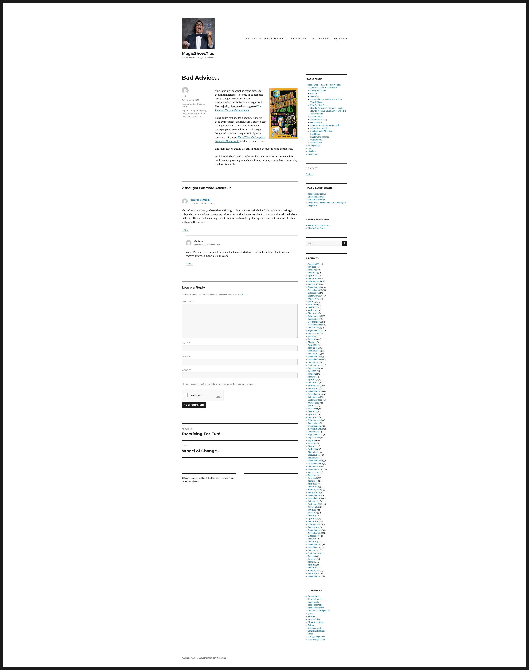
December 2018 (315, 530)
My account (340, 38)
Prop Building (314, 619)
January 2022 (314, 423)
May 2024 (312, 342)
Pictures (201, 104)
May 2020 (312, 481)
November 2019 (315, 498)
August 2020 (313, 472)
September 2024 (315, 330)
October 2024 (314, 328)
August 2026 (313, 264)
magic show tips (189, 104)
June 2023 (312, 374)
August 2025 (313, 299)
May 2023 (312, 377)
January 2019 (313, 527)
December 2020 (315, 461)
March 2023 (313, 382)
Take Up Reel (316, 143)
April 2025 (312, 310)
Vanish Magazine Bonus (318, 225)
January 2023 (313, 388)
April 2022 (312, 414)
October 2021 (313, 432)
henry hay (201, 110)
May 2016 (312, 539)
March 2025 (313, 313)
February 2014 (314, 570)
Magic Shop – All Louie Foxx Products (263, 38)
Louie (184, 96)
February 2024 (314, 351)
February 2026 (314, 281)
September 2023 (315, 365)
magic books (313, 602)
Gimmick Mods (315, 599)
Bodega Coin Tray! (318, 91)
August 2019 (313, 507)
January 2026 (314, 284)
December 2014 (315, 544)
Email (186, 356)
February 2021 (314, 455)
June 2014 (312, 559)
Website (186, 370)
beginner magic (189, 110)
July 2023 (312, 371)
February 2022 (314, 420)
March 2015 (313, 542)
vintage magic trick (316, 637)
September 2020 (315, 469)
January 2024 (314, 354)
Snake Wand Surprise (319, 137)
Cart (313, 38)
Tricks (184, 107)
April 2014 (312, 565)
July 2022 (312, 406)
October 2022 (314, 397)
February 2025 (314, 316)
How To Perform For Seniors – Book (326, 108)
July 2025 (312, 302)
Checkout (324, 38)
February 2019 (314, 524)
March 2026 (313, 278)
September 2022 (315, 400)
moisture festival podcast (319, 611)
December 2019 (315, 495)
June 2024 (312, 339)
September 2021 (315, 435)
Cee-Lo (313, 93)
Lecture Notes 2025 (318, 119)
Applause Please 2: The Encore (323, 88)
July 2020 (312, 475)
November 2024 (315, 325)
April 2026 (312, 275)
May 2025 (312, 307)
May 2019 (312, 516)
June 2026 (312, 270)
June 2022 (312, 409)
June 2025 (312, 304)
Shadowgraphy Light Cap (321, 131)
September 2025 (315, 296)
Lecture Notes (316, 117)
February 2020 (314, 489)
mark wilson (187, 113)
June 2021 (312, 443)
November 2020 (315, 463)
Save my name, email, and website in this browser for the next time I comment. (220, 384)
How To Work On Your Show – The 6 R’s (328, 111)
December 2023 (315, 356)
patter (310, 613)
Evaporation (313, 596)
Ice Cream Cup (316, 114)
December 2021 (315, 426)
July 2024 (312, 336)
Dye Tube (314, 96)
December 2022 (315, 391)
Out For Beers (316, 122)
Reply (185, 230)
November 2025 (315, 290)
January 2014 (313, 573)
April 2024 (312, 345)
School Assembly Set (319, 128)
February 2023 (314, 385)
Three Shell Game (316, 197)
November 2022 (315, 394)
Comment (188, 301)
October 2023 (314, 362)
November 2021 (315, 429)
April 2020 (312, 484)
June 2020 (312, 478)
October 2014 (313, 550)
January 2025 (314, 319)
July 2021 (312, 440)
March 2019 (313, 521)
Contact (309, 174)
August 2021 (313, 437)
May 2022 (312, 411)
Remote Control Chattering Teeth (324, 125)
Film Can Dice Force (319, 105)
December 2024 (315, 322)
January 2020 (314, 492)
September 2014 (315, 553)
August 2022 (313, 403)
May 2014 (312, 562)
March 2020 (313, 487)
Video (310, 634)
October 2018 (313, 536)
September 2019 (315, 504)
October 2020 (314, 466)
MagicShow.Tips (198, 53)
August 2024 (313, 333)
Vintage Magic (299, 38)
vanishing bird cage (316, 631)
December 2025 (315, 287)
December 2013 (314, 576)
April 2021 (312, 449)
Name (186, 343)
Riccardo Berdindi (200, 199)
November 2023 (315, 359)
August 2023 (313, 368)
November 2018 (315, 533)
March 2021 (313, 452)
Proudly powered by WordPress (212, 658)
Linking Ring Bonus (317, 228)
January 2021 (313, 458)
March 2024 (313, 348)
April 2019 (312, 518)
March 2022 (313, 417)
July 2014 (312, 556)
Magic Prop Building (317, 194)
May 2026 (312, 273)
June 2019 (312, 513)
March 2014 (313, 568)
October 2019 (314, 501)
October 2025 (314, 293)
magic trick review (316, 608)
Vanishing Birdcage (316, 200)
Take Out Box (316, 140)
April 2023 (312, 380)
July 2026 (312, 267)
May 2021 (312, 446)
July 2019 (312, 510)
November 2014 (315, 547)
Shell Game (315, 134)
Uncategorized (314, 628)
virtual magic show (316, 639)
